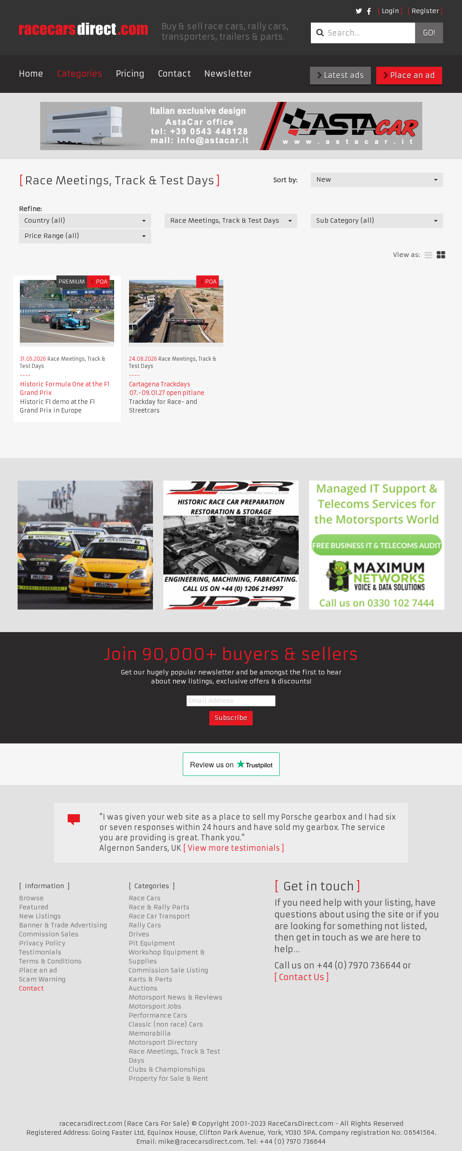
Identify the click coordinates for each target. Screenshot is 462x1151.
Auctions (143, 988)
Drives (139, 934)
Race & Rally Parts (159, 907)
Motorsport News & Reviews (175, 997)
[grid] (441, 255)
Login (390, 11)
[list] (428, 255)
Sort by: (285, 180)
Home (31, 74)
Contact (174, 74)
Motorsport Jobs (155, 1006)
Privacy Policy (42, 943)
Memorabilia (150, 1033)
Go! (429, 32)
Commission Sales (49, 934)
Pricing (130, 74)
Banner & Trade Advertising (63, 925)
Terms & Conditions (50, 961)
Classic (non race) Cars (166, 1024)
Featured (33, 907)
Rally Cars (145, 925)
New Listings (40, 916)
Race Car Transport (159, 916)
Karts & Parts (150, 979)
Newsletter (228, 74)
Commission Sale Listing (168, 970)
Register (425, 11)
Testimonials (40, 952)
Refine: (30, 209)
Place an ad (411, 75)
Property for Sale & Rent (168, 1078)
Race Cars (145, 898)
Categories (79, 74)
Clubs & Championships (167, 1069)
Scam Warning (42, 979)
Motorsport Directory (163, 1042)
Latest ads (343, 75)
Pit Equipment (152, 943)
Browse (31, 898)
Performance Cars (158, 1015)
